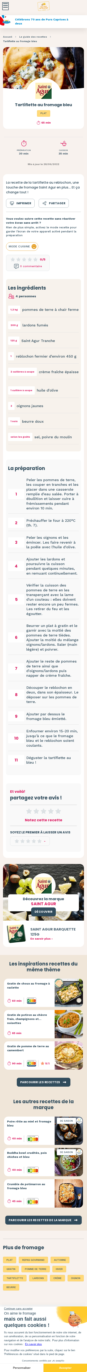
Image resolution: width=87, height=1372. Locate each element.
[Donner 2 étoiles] (36, 811)
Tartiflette (14, 1278)
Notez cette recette (43, 820)
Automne (60, 1260)
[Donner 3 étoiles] (43, 811)
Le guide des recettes (33, 36)
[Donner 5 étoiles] (58, 811)
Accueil (7, 36)
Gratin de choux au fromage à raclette (28, 985)
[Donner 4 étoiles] (51, 811)
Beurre (11, 1287)
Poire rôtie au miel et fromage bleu (29, 1123)
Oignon (75, 1278)
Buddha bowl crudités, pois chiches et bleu (27, 1154)
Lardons (38, 1278)
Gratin (10, 1269)
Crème (57, 1278)
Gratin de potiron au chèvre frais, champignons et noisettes (27, 1018)
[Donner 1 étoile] (29, 811)
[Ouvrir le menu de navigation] (5, 6)
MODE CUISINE (19, 246)
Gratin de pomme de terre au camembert (28, 1048)
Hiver (59, 1269)
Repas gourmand (33, 1260)
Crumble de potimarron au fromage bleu (26, 1186)
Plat (43, 113)
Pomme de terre (35, 1269)
